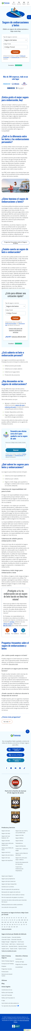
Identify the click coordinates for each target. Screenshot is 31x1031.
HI (2, 920)
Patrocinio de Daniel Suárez (7, 975)
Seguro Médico (19, 838)
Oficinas (4, 980)
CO (14, 917)
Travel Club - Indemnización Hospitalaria (19, 868)
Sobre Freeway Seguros (8, 961)
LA (17, 920)
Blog (3, 983)
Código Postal (7, 44)
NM (26, 922)
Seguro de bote (6, 840)
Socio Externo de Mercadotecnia (10, 1003)
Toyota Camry (5, 948)
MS (8, 922)
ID (6, 920)
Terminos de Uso (15, 57)
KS (12, 920)
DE (21, 917)
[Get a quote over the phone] (15, 630)
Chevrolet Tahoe (6, 939)
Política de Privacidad (7, 992)
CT (16, 917)
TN (24, 924)
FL (23, 917)
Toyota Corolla (13, 948)
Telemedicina (19, 843)
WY (17, 927)
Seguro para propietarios (8, 878)
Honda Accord (20, 944)
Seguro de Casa (6, 857)
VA (4, 927)
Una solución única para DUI (9, 907)
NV (2, 924)
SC (19, 924)
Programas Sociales (7, 969)
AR (7, 917)
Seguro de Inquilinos (7, 860)
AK (2, 917)
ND (16, 922)
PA (15, 924)
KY (14, 920)
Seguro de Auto (6, 830)
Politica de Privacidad (10, 323)
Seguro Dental (19, 840)
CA (11, 917)
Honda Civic (5, 946)
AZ (9, 917)
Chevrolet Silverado (16, 939)
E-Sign (3, 1000)
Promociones (5, 971)
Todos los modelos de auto (9, 951)
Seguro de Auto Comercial (8, 881)
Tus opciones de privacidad (9, 1006)
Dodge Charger (6, 942)
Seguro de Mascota (20, 846)
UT (2, 927)
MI (27, 920)
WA (9, 927)
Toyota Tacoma (22, 948)
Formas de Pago (19, 961)
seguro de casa (19, 405)
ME (25, 920)
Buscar (16, 450)
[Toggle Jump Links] (29, 17)
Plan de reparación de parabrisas (10, 889)
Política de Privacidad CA (8, 998)
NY (5, 924)
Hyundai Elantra (13, 946)
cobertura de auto (10, 407)
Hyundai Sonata (22, 946)
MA (19, 920)
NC (13, 922)
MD (22, 920)
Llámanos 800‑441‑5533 (19, 337)
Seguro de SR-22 (6, 852)
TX (26, 924)
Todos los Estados (6, 929)
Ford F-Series (5, 944)
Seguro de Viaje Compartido (9, 884)
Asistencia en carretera (8, 886)
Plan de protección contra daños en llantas (13, 894)
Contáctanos (18, 959)
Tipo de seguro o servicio (10, 37)
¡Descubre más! (13, 664)
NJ (23, 922)
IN (10, 920)
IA (4, 920)
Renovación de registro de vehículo (11, 892)
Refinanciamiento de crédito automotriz (12, 904)
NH (21, 922)
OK (10, 924)
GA (26, 917)
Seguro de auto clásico (8, 855)
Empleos (4, 966)
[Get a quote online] (7, 630)
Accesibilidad (19, 967)
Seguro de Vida (19, 835)
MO (5, 922)
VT (7, 927)
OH (7, 924)
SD (21, 924)
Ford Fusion (21, 942)
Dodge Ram (14, 942)
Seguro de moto (6, 833)
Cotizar (15, 52)
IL (8, 920)
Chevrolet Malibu (16, 937)
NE (18, 922)
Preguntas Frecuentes (21, 964)
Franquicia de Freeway (8, 963)
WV (14, 927)
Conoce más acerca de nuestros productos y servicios (15, 330)
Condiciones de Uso (7, 990)
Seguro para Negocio (7, 876)
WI (12, 927)
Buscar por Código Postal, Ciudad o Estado (16, 442)
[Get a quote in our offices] (23, 630)
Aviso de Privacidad (7, 995)
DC (19, 917)
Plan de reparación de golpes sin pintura (12, 897)
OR (12, 924)
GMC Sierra (12, 944)
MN (2, 922)
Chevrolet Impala (6, 937)
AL (4, 917)
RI (17, 924)
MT (11, 922)
